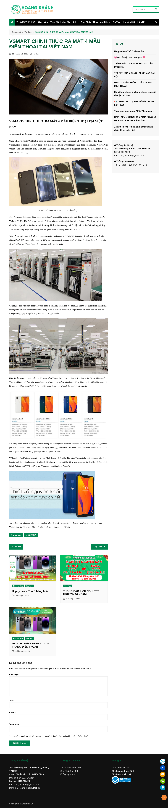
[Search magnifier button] (156, 9)
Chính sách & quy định (123, 771)
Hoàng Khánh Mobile (29, 788)
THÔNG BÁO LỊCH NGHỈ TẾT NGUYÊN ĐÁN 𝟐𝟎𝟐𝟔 (133, 65)
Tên (11, 700)
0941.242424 (23, 781)
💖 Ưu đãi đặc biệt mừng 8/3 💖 (129, 57)
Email (12, 712)
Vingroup (17, 535)
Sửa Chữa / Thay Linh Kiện (94, 22)
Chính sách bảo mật (122, 774)
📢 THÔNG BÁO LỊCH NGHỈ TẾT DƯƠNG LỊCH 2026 (134, 103)
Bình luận (14, 675)
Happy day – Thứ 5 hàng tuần (30, 591)
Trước (18, 546)
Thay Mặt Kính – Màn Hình (63, 22)
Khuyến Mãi (129, 22)
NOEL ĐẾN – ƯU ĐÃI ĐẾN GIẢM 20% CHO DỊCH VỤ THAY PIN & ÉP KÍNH (135, 119)
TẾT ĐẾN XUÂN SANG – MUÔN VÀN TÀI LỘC (134, 75)
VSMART (32, 535)
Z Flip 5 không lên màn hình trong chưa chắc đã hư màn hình (133, 128)
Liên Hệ (141, 22)
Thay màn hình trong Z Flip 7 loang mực (134, 111)
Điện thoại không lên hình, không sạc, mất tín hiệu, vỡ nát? (135, 94)
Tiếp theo (97, 546)
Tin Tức (116, 22)
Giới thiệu (43, 22)
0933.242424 (28, 778)
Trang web (14, 724)
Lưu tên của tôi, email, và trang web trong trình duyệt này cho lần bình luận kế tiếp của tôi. (50, 736)
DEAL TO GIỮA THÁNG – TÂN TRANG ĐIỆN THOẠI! (133, 84)
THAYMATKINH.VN (26, 22)
